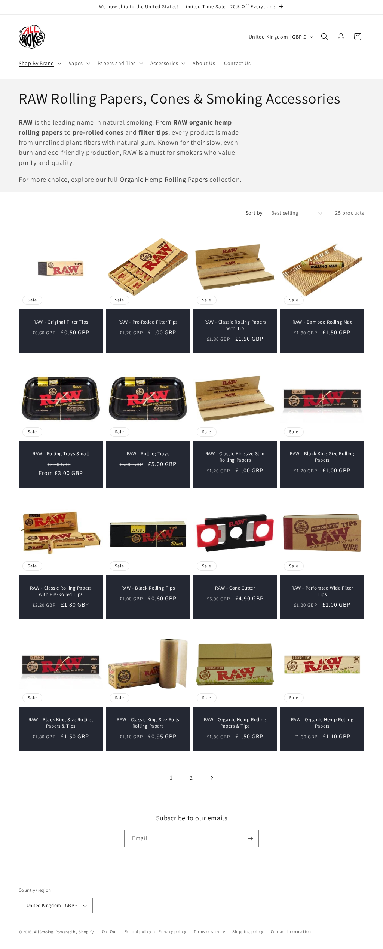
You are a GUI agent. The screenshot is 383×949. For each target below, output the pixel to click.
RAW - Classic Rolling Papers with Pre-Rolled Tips (61, 591)
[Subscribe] (250, 838)
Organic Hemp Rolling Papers (164, 179)
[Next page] (211, 777)
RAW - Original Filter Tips (60, 322)
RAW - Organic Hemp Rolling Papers (322, 723)
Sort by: (255, 212)
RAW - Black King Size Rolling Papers (322, 457)
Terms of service (209, 931)
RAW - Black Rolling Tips (148, 588)
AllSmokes (44, 931)
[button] (39, 63)
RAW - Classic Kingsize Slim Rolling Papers (235, 457)
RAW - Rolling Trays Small (61, 454)
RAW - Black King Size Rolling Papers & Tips (60, 723)
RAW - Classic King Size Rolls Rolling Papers (148, 723)
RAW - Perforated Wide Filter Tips (322, 591)
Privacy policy (172, 931)
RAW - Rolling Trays (148, 454)
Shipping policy (247, 931)
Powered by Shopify (74, 931)
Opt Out (109, 931)
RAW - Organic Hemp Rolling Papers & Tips (235, 723)
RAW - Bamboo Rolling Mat (322, 322)
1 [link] (171, 777)
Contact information (291, 931)
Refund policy (138, 931)
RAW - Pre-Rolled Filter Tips (148, 322)
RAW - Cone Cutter (235, 588)
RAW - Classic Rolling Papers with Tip (235, 325)
